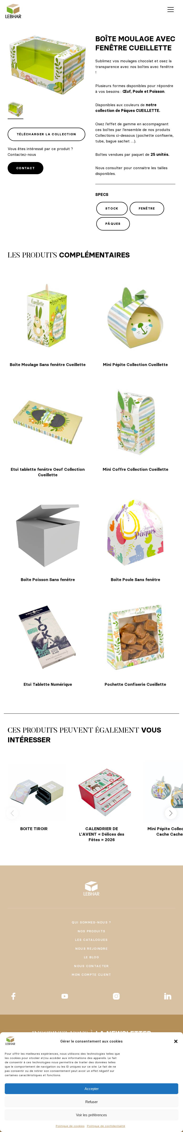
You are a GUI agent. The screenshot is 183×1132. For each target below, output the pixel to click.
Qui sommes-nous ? (91, 922)
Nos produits (92, 931)
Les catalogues (91, 940)
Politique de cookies (70, 1126)
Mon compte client (91, 974)
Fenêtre (147, 208)
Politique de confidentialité (106, 1126)
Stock (112, 208)
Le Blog (91, 957)
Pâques (113, 223)
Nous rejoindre (91, 948)
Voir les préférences (91, 1115)
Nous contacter (91, 966)
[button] (175, 1041)
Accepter (92, 1089)
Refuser (91, 1102)
